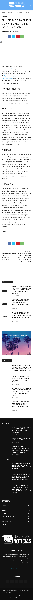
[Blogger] (7, 581)
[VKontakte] (25, 581)
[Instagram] (21, 581)
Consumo (4, 303)
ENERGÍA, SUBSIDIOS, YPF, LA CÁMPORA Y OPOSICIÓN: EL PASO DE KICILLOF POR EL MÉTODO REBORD (24, 257)
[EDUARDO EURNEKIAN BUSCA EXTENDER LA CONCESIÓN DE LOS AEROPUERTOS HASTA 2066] (6, 379)
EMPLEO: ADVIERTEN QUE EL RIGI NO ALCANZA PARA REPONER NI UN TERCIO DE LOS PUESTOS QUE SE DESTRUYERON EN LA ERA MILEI (21, 290)
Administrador (7, 31)
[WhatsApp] (22, 36)
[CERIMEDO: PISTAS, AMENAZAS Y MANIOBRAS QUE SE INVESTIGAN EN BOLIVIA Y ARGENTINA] (6, 429)
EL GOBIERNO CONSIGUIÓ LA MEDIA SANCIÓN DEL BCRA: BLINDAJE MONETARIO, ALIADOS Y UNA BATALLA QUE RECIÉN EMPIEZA (21, 315)
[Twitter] (13, 36)
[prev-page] (3, 325)
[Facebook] (9, 36)
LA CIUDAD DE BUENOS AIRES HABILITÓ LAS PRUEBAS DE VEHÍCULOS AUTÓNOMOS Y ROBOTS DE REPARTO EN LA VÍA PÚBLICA (21, 489)
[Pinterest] (18, 36)
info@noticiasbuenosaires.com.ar (18, 569)
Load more (16, 414)
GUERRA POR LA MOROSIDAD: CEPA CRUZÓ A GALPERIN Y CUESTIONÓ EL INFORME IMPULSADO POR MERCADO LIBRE (21, 303)
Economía (9, 12)
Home (3, 12)
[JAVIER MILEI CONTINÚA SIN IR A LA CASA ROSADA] (6, 440)
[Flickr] (16, 581)
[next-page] (6, 325)
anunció (9, 69)
